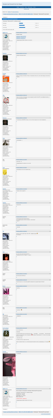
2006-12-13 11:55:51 (23, 167)
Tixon (4, 167)
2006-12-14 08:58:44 (23, 231)
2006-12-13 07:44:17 (23, 53)
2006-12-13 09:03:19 (23, 138)
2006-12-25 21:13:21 (23, 388)
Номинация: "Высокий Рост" (21, 38)
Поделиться (18, 32)
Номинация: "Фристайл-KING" (21, 36)
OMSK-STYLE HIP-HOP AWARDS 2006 (26, 14)
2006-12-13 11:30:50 (23, 159)
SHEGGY (4, 202)
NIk (3, 314)
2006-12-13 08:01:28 (23, 73)
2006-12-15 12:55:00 (23, 314)
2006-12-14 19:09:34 (23, 273)
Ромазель (5, 53)
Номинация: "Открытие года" (21, 37)
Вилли (4, 286)
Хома (4, 138)
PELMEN (4, 73)
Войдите (9, 11)
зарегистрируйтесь (15, 11)
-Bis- (3, 95)
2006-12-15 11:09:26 (23, 307)
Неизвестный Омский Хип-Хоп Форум (10, 14)
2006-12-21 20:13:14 (23, 351)
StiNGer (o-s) (5, 32)
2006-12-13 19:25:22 (23, 202)
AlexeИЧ (4, 351)
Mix (3, 231)
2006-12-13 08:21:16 (23, 95)
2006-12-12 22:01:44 (23, 32)
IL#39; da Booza (6, 328)
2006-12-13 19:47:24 (23, 216)
